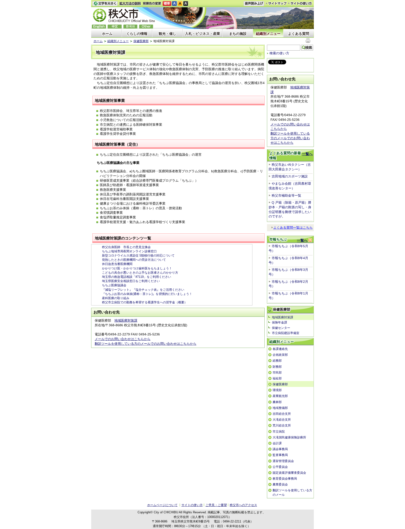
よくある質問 (298, 34)
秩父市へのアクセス (243, 505)
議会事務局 (280, 449)
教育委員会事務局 (285, 478)
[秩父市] (124, 16)
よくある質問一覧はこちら (293, 227)
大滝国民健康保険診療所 (289, 437)
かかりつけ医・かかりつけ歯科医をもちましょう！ (137, 268)
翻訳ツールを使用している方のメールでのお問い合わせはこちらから (145, 343)
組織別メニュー (268, 34)
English (99, 27)
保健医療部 (141, 41)
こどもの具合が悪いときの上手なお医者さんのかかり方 (140, 272)
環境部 (277, 390)
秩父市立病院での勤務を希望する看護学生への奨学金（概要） (144, 302)
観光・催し (167, 34)
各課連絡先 (280, 349)
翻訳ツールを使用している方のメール (292, 492)
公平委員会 (280, 467)
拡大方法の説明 (130, 3)
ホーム (107, 34)
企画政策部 (280, 354)
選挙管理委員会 (283, 461)
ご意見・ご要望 (216, 505)
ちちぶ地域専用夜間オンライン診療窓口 (129, 251)
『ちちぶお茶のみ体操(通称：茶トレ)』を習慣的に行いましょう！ (147, 294)
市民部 (277, 372)
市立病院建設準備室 (285, 333)
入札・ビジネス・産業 (202, 34)
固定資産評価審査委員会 (289, 472)
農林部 (277, 402)
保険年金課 (279, 322)
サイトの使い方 (300, 3)
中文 (115, 27)
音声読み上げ (254, 3)
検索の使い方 (279, 53)
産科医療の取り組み (115, 298)
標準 (167, 3)
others (146, 27)
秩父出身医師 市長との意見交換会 (126, 247)
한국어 (130, 27)
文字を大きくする (105, 3)
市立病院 (279, 431)
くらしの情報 (136, 34)
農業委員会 (280, 484)
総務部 (277, 360)
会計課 (277, 443)
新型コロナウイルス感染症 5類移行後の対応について (138, 255)
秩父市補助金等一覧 (286, 195)
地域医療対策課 (125, 320)
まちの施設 (238, 34)
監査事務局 (280, 455)
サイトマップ (276, 3)
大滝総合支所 (282, 419)
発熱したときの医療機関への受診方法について (134, 259)
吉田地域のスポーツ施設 (290, 176)
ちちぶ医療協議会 (114, 285)
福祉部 (277, 378)
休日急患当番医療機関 (117, 264)
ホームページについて (162, 505)
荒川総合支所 (282, 425)
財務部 (277, 366)
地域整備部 (280, 408)
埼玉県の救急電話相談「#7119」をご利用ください (136, 277)
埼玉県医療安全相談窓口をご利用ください (131, 281)
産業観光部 (280, 396)
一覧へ (307, 154)
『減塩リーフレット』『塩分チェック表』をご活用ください (143, 289)
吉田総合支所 (282, 413)
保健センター (281, 328)
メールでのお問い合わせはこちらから (122, 339)
